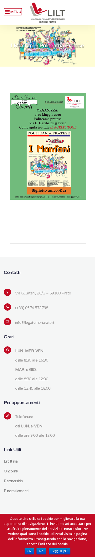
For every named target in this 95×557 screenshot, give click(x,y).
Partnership (13, 481)
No (41, 551)
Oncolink (11, 471)
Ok (29, 551)
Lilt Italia (11, 461)
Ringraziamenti (16, 491)
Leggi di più (59, 551)
